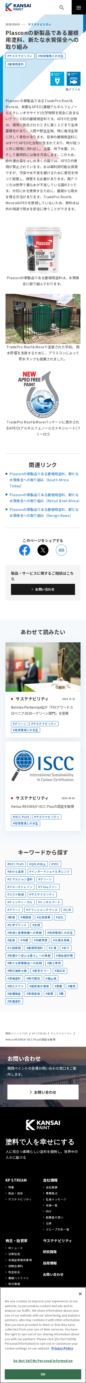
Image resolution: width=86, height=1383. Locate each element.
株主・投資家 (16, 1240)
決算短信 (14, 1254)
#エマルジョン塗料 (20, 879)
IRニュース (15, 1248)
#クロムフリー (48, 887)
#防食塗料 (14, 1001)
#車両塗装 (33, 993)
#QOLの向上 (37, 864)
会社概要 (52, 1187)
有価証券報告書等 (20, 1260)
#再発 (11, 917)
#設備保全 (14, 993)
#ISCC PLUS (21, 817)
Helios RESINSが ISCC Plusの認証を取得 (42, 806)
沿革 (49, 1223)
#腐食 (58, 986)
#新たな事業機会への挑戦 (24, 963)
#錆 (61, 993)
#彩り (66, 948)
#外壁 (24, 940)
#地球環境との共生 (51, 56)
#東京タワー (40, 971)
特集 (11, 1187)
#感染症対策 (64, 955)
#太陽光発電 (61, 940)
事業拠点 (52, 1193)
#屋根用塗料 (15, 64)
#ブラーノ (14, 910)
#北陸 (36, 925)
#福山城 (51, 978)
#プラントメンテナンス (42, 910)
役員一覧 (52, 1205)
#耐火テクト (15, 986)
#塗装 (11, 940)
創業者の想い (55, 1217)
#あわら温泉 (15, 871)
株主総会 (14, 1272)
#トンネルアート (49, 902)
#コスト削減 (15, 894)
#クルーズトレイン (20, 887)
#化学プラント (17, 925)
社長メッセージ (56, 1199)
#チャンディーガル (20, 902)
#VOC (55, 864)
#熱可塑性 (33, 978)
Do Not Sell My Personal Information (43, 1360)
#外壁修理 (41, 940)
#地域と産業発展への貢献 (24, 933)
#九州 (67, 910)
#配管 (49, 993)
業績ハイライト (18, 1278)
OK (43, 1374)
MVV (49, 1211)
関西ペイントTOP (16, 1033)
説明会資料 (15, 1266)
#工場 (52, 948)
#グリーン (19, 723)
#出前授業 (43, 917)
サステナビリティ (32, 699)
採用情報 (50, 1262)
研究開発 (50, 1251)
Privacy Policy (62, 1348)
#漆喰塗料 (14, 978)
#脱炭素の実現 (39, 986)
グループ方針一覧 (57, 1229)
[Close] (80, 1294)
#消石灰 (60, 971)
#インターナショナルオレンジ (49, 871)
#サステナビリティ (20, 56)
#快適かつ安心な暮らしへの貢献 (29, 955)
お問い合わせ (44, 589)
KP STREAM (39, 1033)
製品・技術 (15, 1193)
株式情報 (14, 1284)
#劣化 (60, 917)
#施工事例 (54, 963)
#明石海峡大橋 (17, 971)
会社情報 (50, 1180)
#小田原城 (14, 948)
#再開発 (26, 917)
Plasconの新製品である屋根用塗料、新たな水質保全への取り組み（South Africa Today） (44, 479)
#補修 (71, 986)
